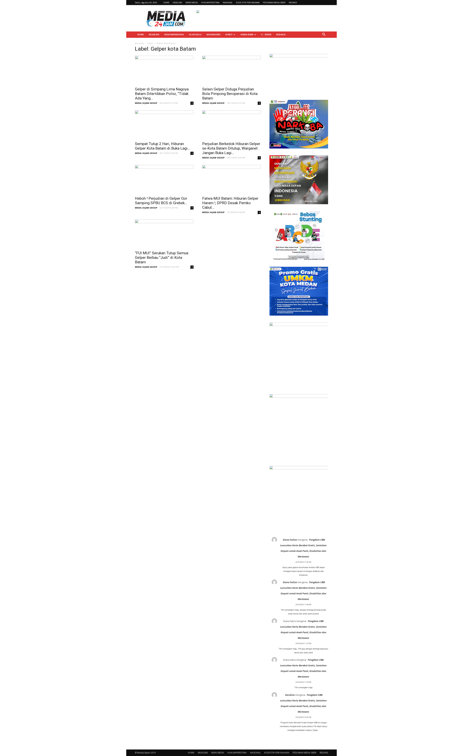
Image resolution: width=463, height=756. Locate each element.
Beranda (139, 43)
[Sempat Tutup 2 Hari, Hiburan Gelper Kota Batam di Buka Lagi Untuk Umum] (164, 124)
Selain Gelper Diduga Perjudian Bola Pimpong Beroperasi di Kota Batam (230, 93)
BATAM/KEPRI (213, 34)
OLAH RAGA (195, 34)
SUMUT (228, 34)
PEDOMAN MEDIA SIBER (274, 2)
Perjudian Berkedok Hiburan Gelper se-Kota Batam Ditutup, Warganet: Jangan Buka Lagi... (231, 148)
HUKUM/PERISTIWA (210, 2)
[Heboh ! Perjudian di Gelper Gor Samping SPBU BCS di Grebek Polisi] (164, 179)
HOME (166, 2)
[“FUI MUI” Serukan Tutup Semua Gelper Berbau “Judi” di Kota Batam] (164, 234)
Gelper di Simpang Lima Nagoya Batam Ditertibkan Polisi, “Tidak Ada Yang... (162, 93)
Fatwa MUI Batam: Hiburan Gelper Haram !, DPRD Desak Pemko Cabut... (230, 203)
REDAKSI (293, 2)
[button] (323, 35)
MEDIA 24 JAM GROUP (146, 103)
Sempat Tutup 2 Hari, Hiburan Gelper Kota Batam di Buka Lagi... (162, 146)
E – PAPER (266, 34)
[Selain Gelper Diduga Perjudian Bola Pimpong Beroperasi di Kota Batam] (231, 70)
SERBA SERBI (247, 34)
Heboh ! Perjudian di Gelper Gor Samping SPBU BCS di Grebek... (161, 200)
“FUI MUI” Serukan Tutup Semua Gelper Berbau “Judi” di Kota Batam (161, 257)
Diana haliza (290, 539)
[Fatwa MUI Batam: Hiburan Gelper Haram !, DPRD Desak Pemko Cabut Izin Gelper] (231, 179)
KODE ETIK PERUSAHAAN (248, 2)
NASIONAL (228, 2)
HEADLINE (177, 2)
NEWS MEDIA (192, 2)
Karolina (290, 694)
